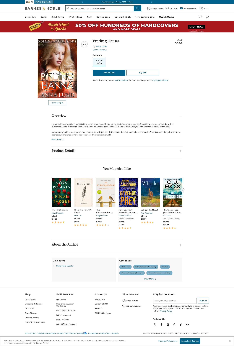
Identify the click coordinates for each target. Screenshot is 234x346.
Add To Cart (109, 73)
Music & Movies (166, 17)
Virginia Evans (102, 216)
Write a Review (100, 50)
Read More (56, 139)
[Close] (230, 341)
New (89, 17)
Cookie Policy (42, 343)
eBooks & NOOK (123, 17)
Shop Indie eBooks (64, 313)
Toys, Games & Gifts (144, 17)
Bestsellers (30, 17)
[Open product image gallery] (57, 68)
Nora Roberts (57, 213)
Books (43, 17)
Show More (149, 326)
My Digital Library (160, 80)
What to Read (75, 17)
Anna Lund (101, 46)
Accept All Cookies (190, 341)
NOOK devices (121, 80)
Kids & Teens (57, 17)
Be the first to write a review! (117, 293)
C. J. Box (166, 216)
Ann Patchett (146, 213)
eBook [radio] (99, 61)
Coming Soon (103, 17)
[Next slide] (182, 190)
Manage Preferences (167, 341)
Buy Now (143, 73)
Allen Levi (78, 216)
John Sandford (125, 216)
